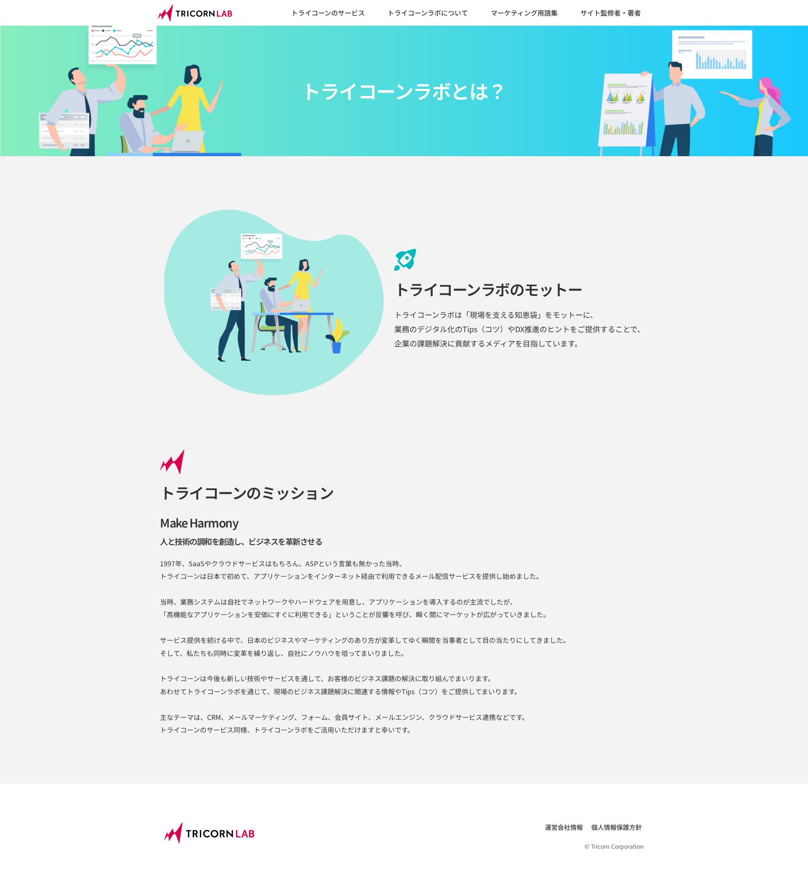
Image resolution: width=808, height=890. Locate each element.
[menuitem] (328, 13)
